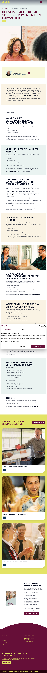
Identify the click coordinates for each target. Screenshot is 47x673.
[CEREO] (6, 2)
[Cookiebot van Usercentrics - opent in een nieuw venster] (40, 326)
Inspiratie (6, 8)
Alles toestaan (38, 346)
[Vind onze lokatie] (25, 639)
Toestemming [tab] (8, 329)
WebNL (4, 671)
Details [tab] (23, 329)
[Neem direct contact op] (41, 2)
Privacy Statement (24, 671)
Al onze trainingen (39, 422)
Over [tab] (39, 329)
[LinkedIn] (29, 73)
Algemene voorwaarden (14, 671)
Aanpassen (22, 346)
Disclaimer (36, 671)
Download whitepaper (32, 613)
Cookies (30, 671)
